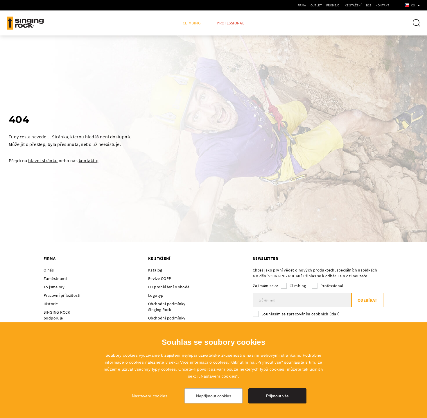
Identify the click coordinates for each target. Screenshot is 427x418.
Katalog (155, 270)
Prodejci (333, 5)
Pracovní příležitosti (62, 295)
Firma (301, 5)
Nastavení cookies (150, 396)
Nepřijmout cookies (213, 396)
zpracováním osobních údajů (313, 314)
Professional (230, 23)
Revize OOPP (159, 278)
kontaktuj (89, 160)
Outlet (316, 5)
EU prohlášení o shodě (168, 287)
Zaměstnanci (55, 278)
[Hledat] (416, 23)
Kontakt (382, 5)
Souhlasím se (300, 314)
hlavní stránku (43, 160)
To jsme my (54, 287)
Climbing (192, 23)
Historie (51, 303)
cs (413, 5)
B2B (368, 5)
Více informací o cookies (204, 362)
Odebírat (367, 300)
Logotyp (156, 295)
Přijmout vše (277, 396)
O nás (49, 270)
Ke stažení (353, 5)
